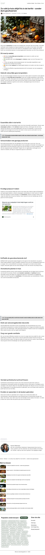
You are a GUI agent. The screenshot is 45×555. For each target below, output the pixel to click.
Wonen (42, 3)
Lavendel (4, 535)
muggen (9, 535)
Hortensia (21, 529)
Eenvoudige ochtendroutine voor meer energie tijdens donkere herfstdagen (20, 489)
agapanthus (23, 521)
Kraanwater (24, 533)
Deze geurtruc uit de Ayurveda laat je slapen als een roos (16, 503)
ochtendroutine (16, 535)
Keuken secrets (5, 533)
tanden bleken (24, 540)
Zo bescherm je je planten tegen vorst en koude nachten (16, 484)
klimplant (12, 533)
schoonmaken (24, 538)
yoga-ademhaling (5, 544)
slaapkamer (4, 540)
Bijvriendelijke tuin (12, 523)
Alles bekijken (24, 517)
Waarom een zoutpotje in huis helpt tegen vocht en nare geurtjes (18, 479)
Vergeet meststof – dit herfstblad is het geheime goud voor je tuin (18, 470)
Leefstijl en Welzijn (30, 3)
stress (17, 540)
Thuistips (4, 542)
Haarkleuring (26, 527)
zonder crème (5, 546)
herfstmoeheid (13, 529)
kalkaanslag (24, 531)
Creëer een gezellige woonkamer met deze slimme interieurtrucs (18, 493)
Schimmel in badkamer (6, 538)
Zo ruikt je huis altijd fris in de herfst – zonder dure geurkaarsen (17, 465)
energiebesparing (22, 525)
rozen (28, 535)
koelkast (18, 533)
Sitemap (33, 523)
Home (1, 458)
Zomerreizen (25, 544)
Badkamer (4, 523)
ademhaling (4, 521)
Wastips (26, 542)
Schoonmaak (16, 538)
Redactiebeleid (35, 529)
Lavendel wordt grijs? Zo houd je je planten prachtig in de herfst (17, 498)
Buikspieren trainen (22, 523)
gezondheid (19, 527)
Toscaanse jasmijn (12, 542)
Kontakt (33, 520)
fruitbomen (12, 527)
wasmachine (20, 542)
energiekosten (5, 527)
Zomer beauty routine (16, 544)
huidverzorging (5, 531)
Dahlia (3, 525)
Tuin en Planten (38, 3)
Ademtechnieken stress (14, 521)
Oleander (23, 535)
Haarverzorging (5, 529)
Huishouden (12, 531)
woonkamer (3, 439)
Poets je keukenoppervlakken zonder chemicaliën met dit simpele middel (19, 508)
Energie (14, 525)
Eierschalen (8, 525)
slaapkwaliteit (11, 540)
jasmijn (18, 531)
